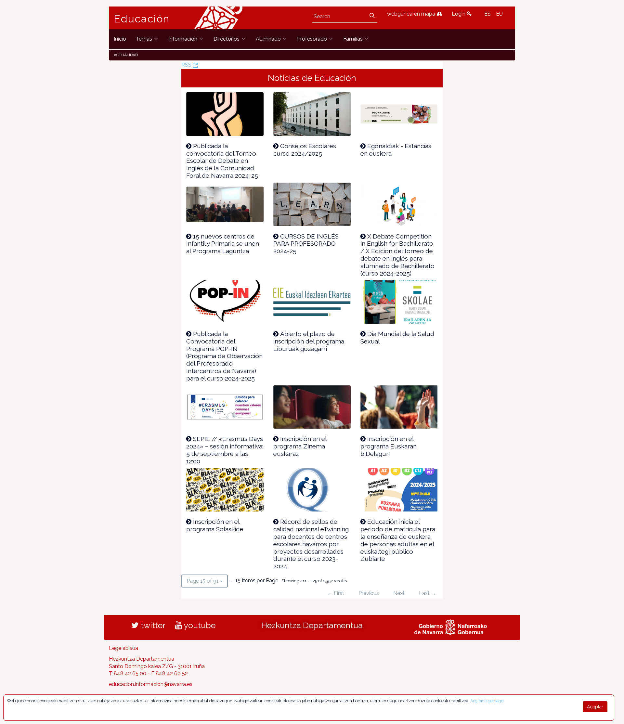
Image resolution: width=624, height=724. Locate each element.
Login (459, 14)
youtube (198, 625)
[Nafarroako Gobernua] (450, 626)
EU (499, 14)
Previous (368, 593)
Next (399, 593)
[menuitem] (120, 38)
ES (487, 14)
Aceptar (595, 706)
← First (335, 593)
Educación (142, 19)
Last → (427, 593)
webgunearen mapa (411, 14)
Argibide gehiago (486, 700)
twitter (152, 625)
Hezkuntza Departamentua (312, 625)
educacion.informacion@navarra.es (150, 684)
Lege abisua (123, 648)
